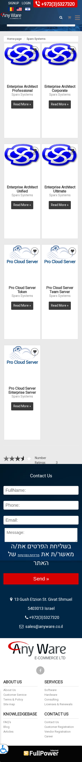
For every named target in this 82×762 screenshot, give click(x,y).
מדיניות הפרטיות (28, 555)
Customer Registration (59, 727)
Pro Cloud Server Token (22, 290)
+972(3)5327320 (58, 4)
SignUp (13, 3)
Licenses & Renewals (58, 704)
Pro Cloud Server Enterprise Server (22, 390)
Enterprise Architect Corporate (59, 88)
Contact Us (51, 722)
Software (50, 690)
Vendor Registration (57, 731)
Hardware (50, 695)
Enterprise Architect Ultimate (59, 189)
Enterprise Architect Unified (22, 189)
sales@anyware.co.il (43, 627)
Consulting (51, 699)
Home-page (14, 39)
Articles (8, 731)
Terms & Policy (13, 699)
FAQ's (7, 722)
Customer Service (14, 695)
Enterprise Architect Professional (22, 88)
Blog (6, 727)
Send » (41, 579)
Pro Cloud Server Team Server (59, 290)
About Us (9, 690)
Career (48, 736)
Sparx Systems (36, 39)
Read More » (22, 104)
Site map (9, 704)
